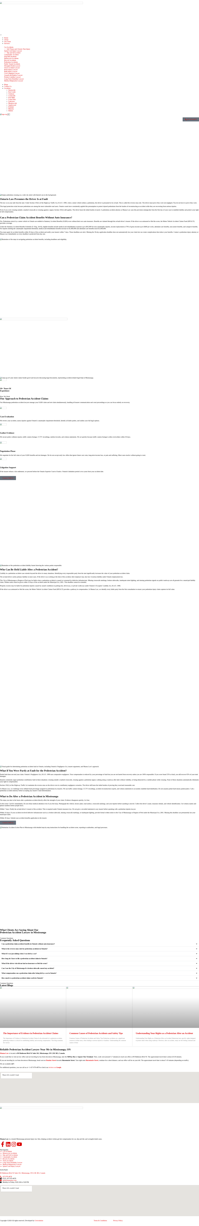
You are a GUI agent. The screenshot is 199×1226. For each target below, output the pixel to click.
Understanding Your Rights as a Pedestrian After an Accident (164, 1033)
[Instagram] (13, 1144)
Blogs (6, 84)
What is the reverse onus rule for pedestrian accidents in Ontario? (25, 949)
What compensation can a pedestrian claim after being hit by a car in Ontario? (29, 973)
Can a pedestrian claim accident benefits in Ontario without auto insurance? (28, 944)
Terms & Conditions (100, 1220)
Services (7, 43)
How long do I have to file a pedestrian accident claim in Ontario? (24, 958)
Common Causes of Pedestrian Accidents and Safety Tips (96, 1033)
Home (6, 38)
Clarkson (11, 94)
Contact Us (8, 86)
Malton (10, 111)
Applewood (12, 105)
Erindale (11, 107)
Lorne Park (12, 99)
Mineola (11, 109)
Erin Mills (11, 97)
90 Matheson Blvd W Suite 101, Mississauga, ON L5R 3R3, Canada (22, 1173)
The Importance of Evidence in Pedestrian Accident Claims (30, 1033)
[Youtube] (19, 1144)
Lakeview (11, 101)
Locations (7, 88)
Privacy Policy (118, 1220)
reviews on (55, 1067)
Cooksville (11, 96)
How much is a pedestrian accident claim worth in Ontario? (22, 978)
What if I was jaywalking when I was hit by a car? (19, 954)
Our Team (7, 41)
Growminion (39, 1220)
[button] (99, 944)
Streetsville (11, 90)
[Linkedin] (8, 1144)
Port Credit (11, 92)
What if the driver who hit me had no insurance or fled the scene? (24, 963)
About (6, 40)
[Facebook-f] (2, 1144)
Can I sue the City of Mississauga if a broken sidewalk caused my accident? (28, 968)
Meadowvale (12, 103)
